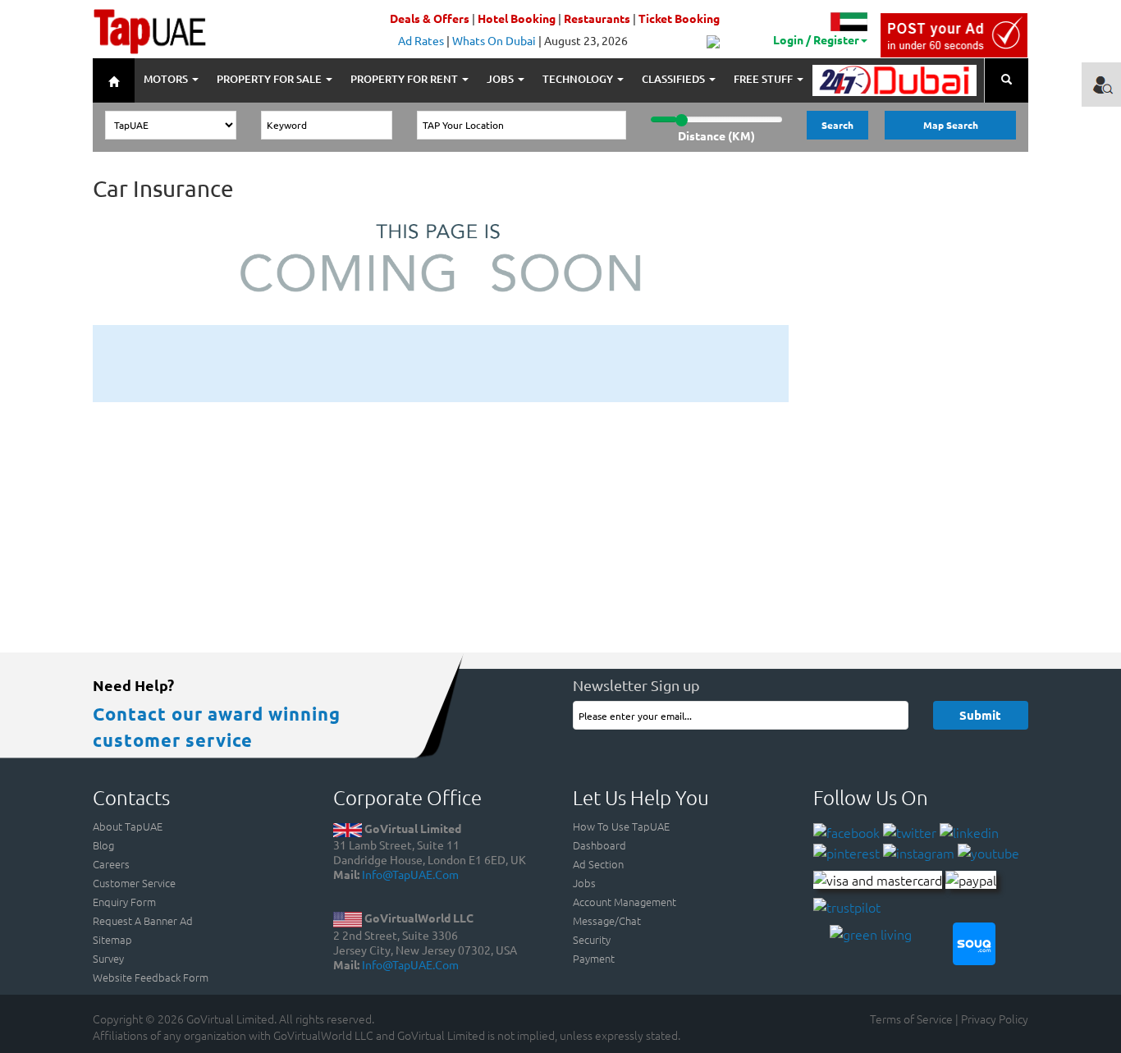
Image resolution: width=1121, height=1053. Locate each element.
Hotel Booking (517, 18)
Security (592, 939)
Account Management (624, 901)
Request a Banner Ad (143, 920)
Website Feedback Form (150, 977)
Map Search (950, 124)
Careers (111, 863)
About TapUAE (127, 826)
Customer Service (134, 882)
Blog (103, 845)
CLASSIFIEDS (674, 78)
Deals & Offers (429, 18)
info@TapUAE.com (410, 874)
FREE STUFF (764, 78)
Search (837, 124)
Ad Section (598, 863)
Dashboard (599, 845)
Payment (594, 958)
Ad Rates (421, 40)
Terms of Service (911, 1018)
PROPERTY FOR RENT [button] (405, 78)
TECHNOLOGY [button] (578, 78)
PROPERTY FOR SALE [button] (270, 78)
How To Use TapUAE (621, 826)
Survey (108, 958)
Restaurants (597, 18)
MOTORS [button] (167, 78)
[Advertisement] (440, 362)
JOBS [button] (501, 78)
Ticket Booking (679, 18)
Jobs (584, 882)
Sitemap (112, 939)
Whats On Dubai (494, 40)
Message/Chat (607, 920)
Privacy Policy (994, 1018)
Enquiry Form (124, 901)
